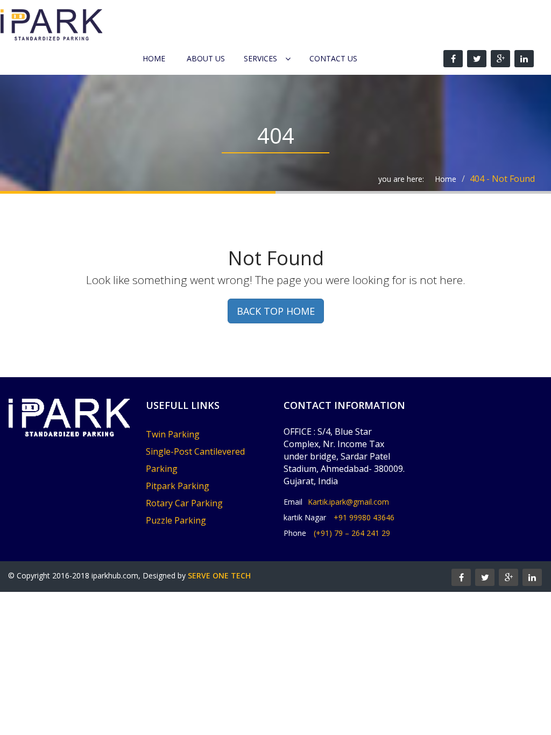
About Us (206, 58)
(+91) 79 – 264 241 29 (352, 533)
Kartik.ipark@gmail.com (348, 502)
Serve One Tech (219, 575)
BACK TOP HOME (276, 311)
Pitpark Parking (177, 486)
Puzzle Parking (176, 520)
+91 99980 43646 (364, 517)
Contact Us (333, 58)
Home (154, 58)
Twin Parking (173, 434)
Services (260, 58)
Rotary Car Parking (184, 503)
